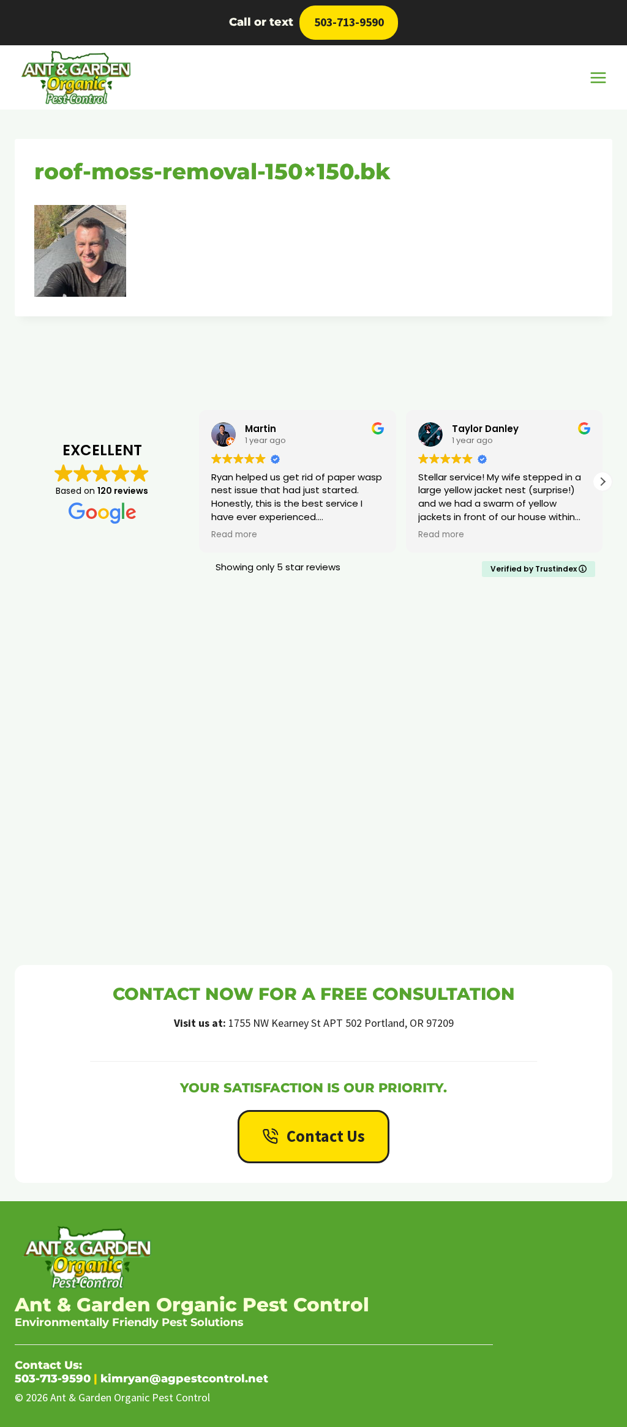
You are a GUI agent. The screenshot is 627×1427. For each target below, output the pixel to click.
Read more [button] (388, 534)
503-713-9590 (349, 22)
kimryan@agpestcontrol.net (184, 1378)
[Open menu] (598, 77)
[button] (602, 481)
